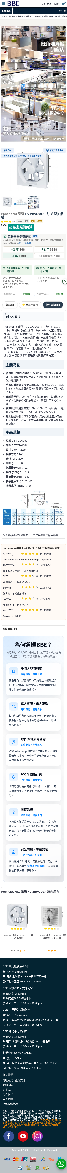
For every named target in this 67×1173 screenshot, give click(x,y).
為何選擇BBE (53, 304)
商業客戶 (8, 1089)
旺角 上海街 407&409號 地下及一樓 (26, 976)
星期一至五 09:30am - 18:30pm (24, 1068)
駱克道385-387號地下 (18, 998)
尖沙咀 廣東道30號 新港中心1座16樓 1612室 (32, 1063)
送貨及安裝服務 (36, 865)
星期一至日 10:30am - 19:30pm (24, 981)
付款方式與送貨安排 (14, 1080)
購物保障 (8, 1085)
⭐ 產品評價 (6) (30, 304)
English (6, 10)
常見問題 (8, 1099)
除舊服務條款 (10, 1103)
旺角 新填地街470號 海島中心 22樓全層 (28, 1041)
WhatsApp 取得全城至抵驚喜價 (33, 22)
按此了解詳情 (24, 243)
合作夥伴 (8, 1094)
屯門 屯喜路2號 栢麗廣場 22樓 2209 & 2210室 (32, 1020)
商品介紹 (10, 304)
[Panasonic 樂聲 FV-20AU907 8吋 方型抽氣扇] (33, 171)
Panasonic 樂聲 (12, 214)
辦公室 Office (14, 1058)
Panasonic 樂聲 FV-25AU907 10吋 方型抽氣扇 (18, 936)
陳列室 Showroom (17, 971)
